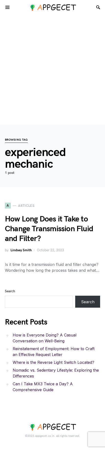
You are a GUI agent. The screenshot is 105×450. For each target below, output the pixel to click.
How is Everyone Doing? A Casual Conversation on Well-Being (44, 338)
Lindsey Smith (21, 250)
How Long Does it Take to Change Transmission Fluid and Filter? (49, 228)
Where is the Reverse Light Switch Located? (53, 362)
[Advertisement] (52, 69)
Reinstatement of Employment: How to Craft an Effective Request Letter (53, 351)
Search (10, 291)
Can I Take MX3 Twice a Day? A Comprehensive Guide (43, 386)
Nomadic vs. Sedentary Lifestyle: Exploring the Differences (56, 373)
